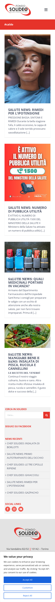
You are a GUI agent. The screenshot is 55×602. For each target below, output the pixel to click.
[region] (27, 577)
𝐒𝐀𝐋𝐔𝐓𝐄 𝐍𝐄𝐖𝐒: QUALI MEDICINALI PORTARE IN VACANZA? (26, 282)
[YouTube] (20, 509)
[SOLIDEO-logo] (17, 3)
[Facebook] (7, 509)
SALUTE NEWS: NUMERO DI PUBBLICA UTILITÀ (27, 209)
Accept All (27, 579)
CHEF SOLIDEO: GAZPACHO (22, 492)
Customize (27, 587)
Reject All (27, 595)
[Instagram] (14, 509)
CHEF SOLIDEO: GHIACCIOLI (23, 475)
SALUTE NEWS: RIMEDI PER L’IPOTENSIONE (25, 111)
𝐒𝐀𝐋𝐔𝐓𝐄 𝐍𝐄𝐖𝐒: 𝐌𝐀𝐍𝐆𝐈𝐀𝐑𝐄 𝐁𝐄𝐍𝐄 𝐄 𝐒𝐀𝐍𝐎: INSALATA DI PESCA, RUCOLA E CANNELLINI (23, 361)
